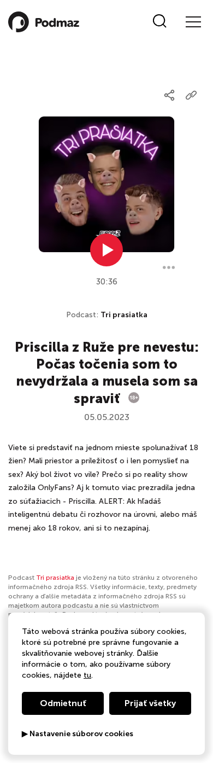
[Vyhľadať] (159, 22)
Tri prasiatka (123, 314)
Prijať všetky (150, 703)
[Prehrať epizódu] (106, 250)
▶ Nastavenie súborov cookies (77, 734)
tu (87, 675)
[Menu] (193, 22)
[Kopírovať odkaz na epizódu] (191, 95)
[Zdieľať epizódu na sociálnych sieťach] (169, 95)
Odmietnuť (63, 703)
